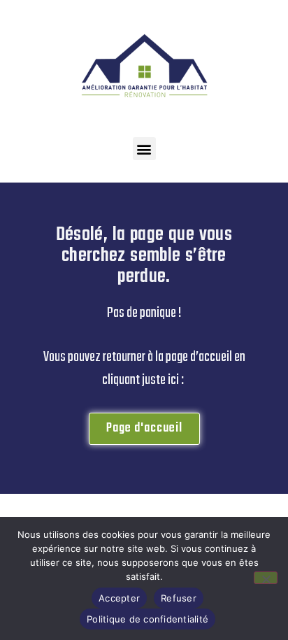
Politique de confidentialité (147, 619)
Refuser (178, 598)
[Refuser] (266, 577)
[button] (144, 148)
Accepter (119, 598)
